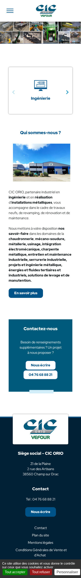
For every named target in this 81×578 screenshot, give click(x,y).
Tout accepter (15, 572)
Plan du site (40, 535)
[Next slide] (67, 92)
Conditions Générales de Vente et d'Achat (41, 552)
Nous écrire (40, 365)
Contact (40, 528)
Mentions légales (40, 542)
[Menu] (10, 10)
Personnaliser (67, 572)
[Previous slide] (13, 92)
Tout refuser (41, 572)
